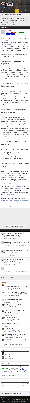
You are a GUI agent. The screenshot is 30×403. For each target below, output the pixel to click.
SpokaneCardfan (15, 373)
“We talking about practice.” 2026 (12, 305)
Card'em (3, 370)
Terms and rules (11, 399)
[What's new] (25, 11)
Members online (6, 364)
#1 (28, 27)
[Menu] (2, 11)
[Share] (26, 28)
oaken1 (23, 366)
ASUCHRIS (22, 368)
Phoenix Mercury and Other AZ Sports (13, 337)
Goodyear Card (12, 370)
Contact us (3, 399)
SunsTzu (17, 368)
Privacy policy (19, 399)
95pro (7, 370)
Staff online (5, 350)
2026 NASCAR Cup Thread (11, 323)
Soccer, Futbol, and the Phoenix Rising (13, 332)
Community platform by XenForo (14, 401)
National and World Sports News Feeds (19, 236)
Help (25, 399)
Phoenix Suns (7, 302)
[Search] (28, 11)
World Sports (7, 326)
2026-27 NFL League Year (10, 317)
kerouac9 (8, 373)
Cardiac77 (19, 370)
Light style (4, 397)
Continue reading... (6, 206)
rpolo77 (19, 366)
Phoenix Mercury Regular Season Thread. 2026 (16, 334)
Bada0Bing (11, 368)
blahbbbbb (25, 389)
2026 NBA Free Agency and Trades (13, 299)
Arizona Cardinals (8, 289)
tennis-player (5, 366)
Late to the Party (12, 371)
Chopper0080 (5, 371)
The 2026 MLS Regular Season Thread (14, 328)
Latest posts (5, 282)
